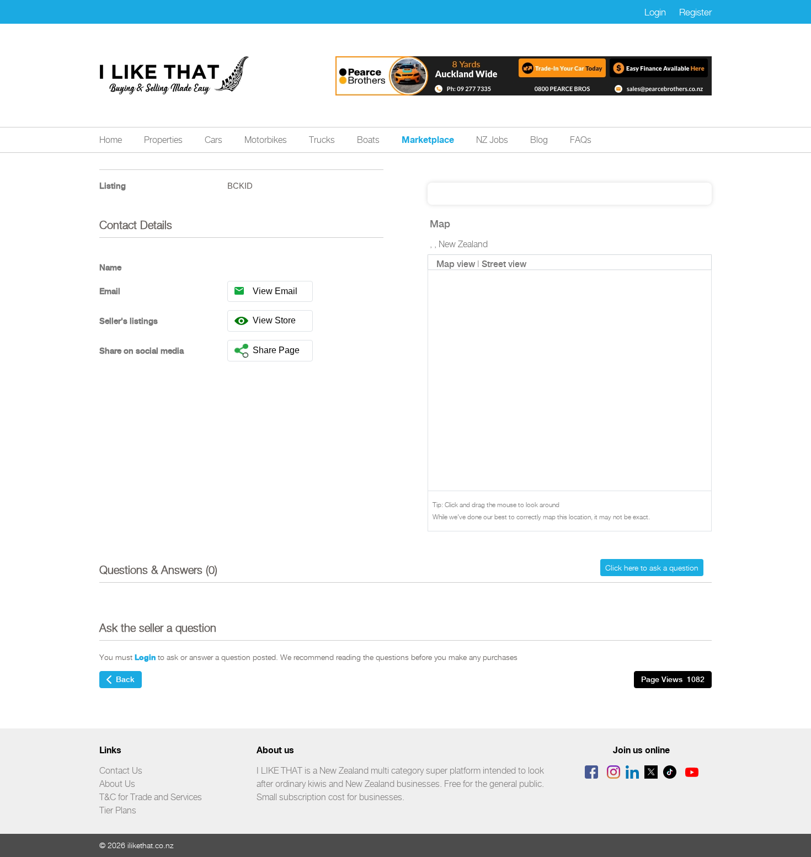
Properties (163, 140)
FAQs (580, 140)
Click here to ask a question (651, 567)
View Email (275, 291)
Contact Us (120, 770)
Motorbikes (265, 140)
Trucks (322, 140)
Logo (174, 75)
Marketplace (428, 139)
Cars (213, 140)
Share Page (276, 350)
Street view (504, 264)
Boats (368, 140)
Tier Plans (117, 810)
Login (655, 12)
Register (695, 12)
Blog (539, 140)
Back (125, 679)
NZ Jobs (492, 140)
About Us (117, 784)
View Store (274, 320)
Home (110, 140)
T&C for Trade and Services (150, 797)
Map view (455, 264)
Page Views (673, 679)
